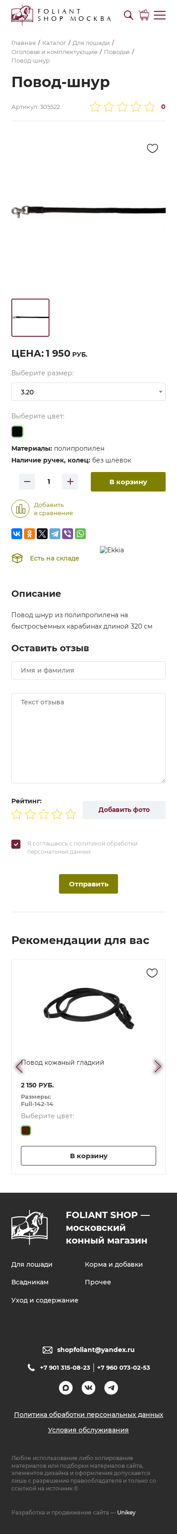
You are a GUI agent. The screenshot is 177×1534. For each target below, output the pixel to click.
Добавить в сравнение (53, 508)
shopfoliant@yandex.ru (96, 1350)
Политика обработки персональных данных (88, 1415)
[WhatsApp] (80, 533)
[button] (128, 15)
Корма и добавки (114, 1264)
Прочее (98, 1282)
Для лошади (32, 1264)
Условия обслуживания (88, 1430)
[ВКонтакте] (16, 533)
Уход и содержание (45, 1300)
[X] (42, 533)
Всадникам (30, 1282)
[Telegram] (54, 533)
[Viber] (67, 533)
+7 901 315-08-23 (65, 1367)
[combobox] (88, 392)
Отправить (88, 884)
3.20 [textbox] (27, 392)
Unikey (126, 1512)
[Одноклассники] (29, 533)
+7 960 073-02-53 (123, 1367)
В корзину (128, 481)
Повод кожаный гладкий (62, 1062)
